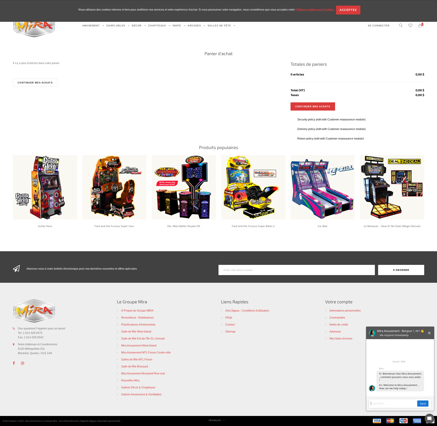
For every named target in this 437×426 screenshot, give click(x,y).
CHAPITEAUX (157, 25)
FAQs (228, 317)
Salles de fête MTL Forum (136, 359)
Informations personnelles (345, 310)
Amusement (91, 25)
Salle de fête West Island (136, 331)
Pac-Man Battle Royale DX (183, 226)
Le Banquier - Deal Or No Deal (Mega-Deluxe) (392, 226)
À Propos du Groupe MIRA (137, 310)
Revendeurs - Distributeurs (137, 317)
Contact (230, 324)
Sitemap (230, 331)
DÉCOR (137, 25)
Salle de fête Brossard (134, 366)
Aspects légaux (88, 421)
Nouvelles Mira (130, 380)
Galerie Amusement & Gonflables (141, 394)
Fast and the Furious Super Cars (114, 226)
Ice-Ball (322, 226)
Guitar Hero (45, 226)
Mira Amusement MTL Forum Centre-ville (146, 352)
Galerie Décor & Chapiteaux (138, 387)
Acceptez (348, 10)
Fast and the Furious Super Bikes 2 (253, 226)
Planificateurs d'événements (138, 324)
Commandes (337, 317)
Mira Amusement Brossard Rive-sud (143, 373)
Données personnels (109, 421)
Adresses (335, 331)
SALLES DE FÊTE (220, 25)
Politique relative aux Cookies (314, 9)
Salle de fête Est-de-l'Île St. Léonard (143, 338)
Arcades (195, 25)
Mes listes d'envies (340, 338)
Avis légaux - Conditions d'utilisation (247, 310)
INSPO (177, 25)
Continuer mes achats (35, 82)
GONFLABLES (116, 25)
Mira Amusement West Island (138, 345)
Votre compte (339, 301)
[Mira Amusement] (34, 25)
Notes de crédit (338, 324)
